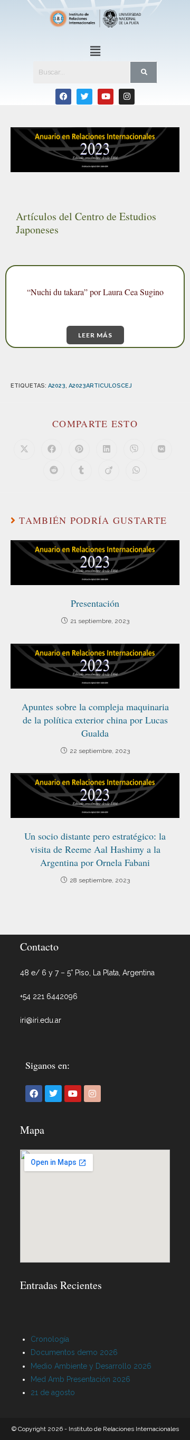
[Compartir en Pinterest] (79, 449)
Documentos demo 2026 (74, 1352)
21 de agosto (53, 1392)
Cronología (50, 1339)
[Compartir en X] (24, 449)
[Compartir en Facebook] (51, 449)
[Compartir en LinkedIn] (106, 449)
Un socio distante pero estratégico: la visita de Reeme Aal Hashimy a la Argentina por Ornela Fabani (95, 849)
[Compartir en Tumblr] (81, 470)
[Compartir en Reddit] (53, 470)
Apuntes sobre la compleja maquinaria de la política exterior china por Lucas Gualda (95, 719)
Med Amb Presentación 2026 (80, 1379)
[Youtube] (105, 97)
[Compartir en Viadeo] (108, 470)
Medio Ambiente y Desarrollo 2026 (91, 1366)
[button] (95, 51)
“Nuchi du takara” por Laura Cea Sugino (95, 291)
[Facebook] (63, 97)
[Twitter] (84, 97)
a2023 (56, 385)
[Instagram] (127, 97)
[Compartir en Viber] (134, 449)
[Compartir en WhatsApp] (136, 470)
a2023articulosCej (100, 385)
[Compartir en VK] (161, 449)
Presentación (95, 603)
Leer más (95, 335)
